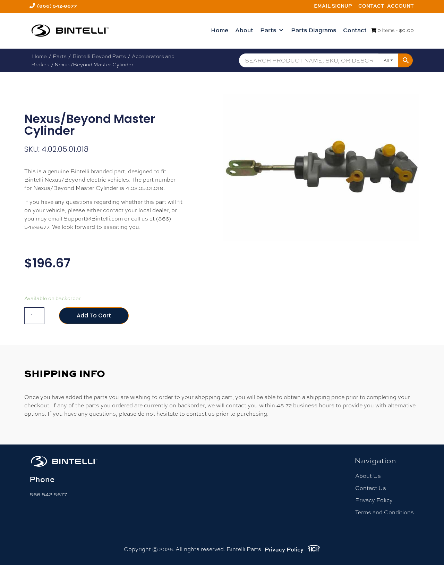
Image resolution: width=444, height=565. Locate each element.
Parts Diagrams (313, 30)
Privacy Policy (374, 500)
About (244, 30)
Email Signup (333, 5)
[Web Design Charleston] (314, 549)
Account (400, 5)
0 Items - (395, 30)
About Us (368, 476)
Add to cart (94, 315)
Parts (268, 30)
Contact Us (370, 488)
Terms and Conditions (384, 512)
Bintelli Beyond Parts (99, 56)
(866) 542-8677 (57, 5)
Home (219, 30)
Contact (371, 5)
